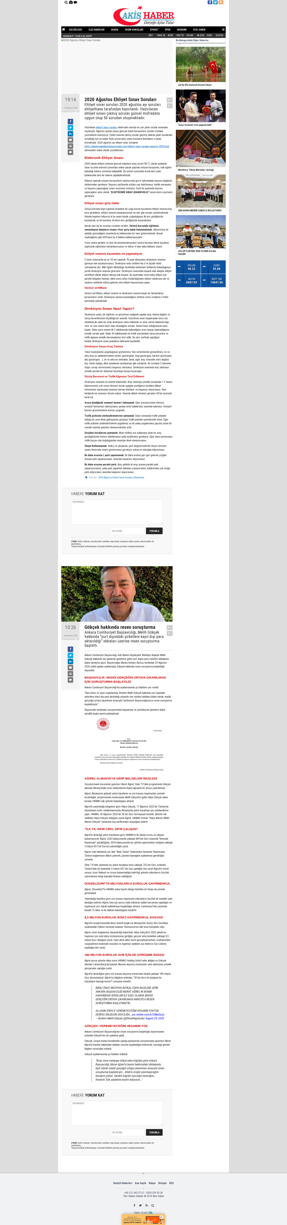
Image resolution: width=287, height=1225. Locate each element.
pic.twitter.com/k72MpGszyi (148, 1014)
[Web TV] (75, 2)
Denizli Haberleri (122, 1183)
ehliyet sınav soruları (106, 127)
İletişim (162, 1183)
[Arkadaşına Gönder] (70, 140)
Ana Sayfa (140, 1183)
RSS (171, 1183)
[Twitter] (70, 127)
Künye (152, 1183)
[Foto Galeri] (70, 2)
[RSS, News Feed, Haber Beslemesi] (221, 2)
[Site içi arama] (66, 2)
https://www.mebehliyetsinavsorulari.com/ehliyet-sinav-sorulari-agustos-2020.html (127, 146)
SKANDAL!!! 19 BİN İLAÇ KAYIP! (77, 35)
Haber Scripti (141, 1212)
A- (169, 105)
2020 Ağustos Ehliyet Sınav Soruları (115, 477)
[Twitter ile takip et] (215, 2)
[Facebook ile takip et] (210, 2)
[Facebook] (70, 121)
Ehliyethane (138, 477)
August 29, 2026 (154, 1018)
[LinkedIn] (70, 133)
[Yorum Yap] (70, 152)
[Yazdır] (70, 146)
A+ (169, 99)
